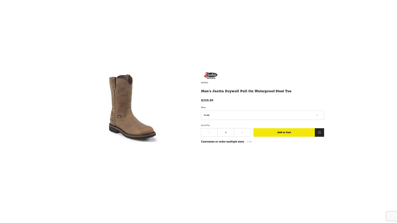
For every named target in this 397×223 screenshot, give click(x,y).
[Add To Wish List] (319, 132)
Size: (203, 107)
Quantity (205, 125)
